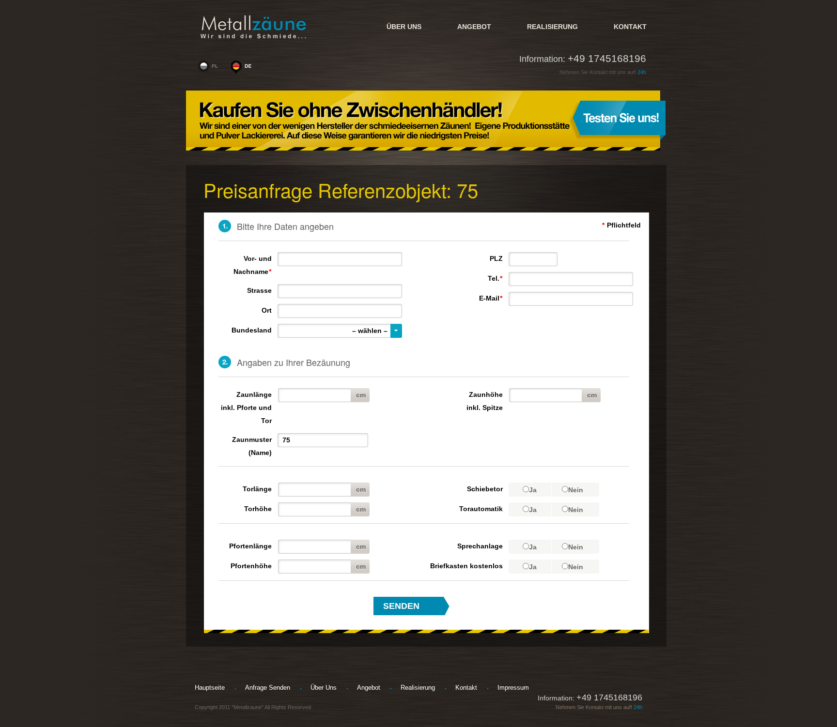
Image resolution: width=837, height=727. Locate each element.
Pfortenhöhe (251, 566)
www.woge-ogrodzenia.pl (210, 68)
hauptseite (210, 687)
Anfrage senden (267, 687)
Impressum (513, 687)
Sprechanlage (480, 546)
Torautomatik (481, 509)
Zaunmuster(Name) (252, 446)
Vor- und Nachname (252, 265)
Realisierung (552, 26)
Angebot (474, 26)
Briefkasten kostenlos (466, 566)
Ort (267, 310)
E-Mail (490, 298)
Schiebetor (485, 489)
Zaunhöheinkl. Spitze (484, 401)
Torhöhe (258, 509)
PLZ (496, 258)
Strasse (259, 290)
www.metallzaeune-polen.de (243, 68)
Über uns (404, 26)
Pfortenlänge (250, 546)
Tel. (495, 278)
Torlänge (257, 489)
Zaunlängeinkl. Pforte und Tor (246, 407)
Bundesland (252, 330)
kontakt (630, 26)
